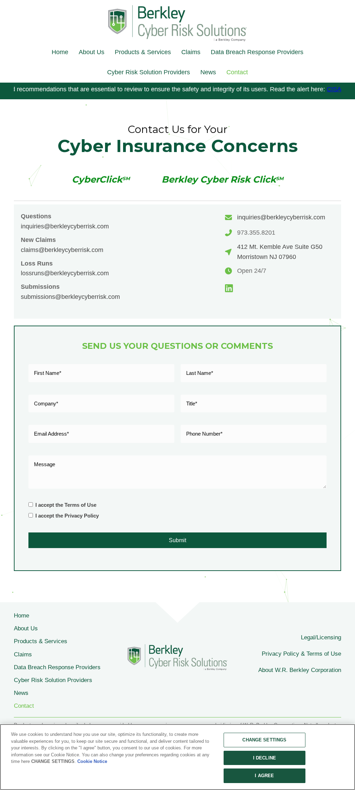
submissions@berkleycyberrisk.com (70, 296)
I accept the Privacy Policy (67, 516)
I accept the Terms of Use (65, 505)
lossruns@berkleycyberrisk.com (65, 273)
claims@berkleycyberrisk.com (62, 249)
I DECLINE (264, 757)
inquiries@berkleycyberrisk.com (65, 226)
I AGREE (264, 775)
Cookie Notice (92, 761)
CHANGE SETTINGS (264, 739)
